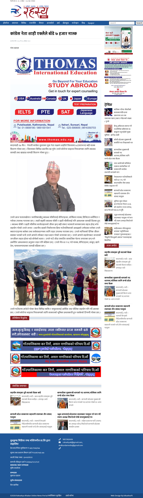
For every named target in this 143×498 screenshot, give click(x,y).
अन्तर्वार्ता (50, 23)
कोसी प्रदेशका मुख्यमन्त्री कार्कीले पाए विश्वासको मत (123, 141)
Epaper (91, 23)
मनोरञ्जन (75, 23)
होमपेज (6, 23)
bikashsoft (128, 495)
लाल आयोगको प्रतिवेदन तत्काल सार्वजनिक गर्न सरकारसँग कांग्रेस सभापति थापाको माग (117, 168)
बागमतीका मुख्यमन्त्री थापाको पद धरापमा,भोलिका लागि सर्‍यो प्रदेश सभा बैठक (116, 154)
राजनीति (32, 23)
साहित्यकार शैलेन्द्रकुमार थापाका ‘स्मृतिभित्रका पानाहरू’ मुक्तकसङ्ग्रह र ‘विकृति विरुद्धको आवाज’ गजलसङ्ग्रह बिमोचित (118, 234)
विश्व (83, 23)
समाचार (15, 23)
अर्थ (58, 23)
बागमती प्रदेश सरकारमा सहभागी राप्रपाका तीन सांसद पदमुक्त (122, 193)
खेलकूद (66, 23)
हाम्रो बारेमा (70, 495)
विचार (41, 23)
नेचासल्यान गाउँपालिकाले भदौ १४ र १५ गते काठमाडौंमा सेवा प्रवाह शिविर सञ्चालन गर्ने (118, 181)
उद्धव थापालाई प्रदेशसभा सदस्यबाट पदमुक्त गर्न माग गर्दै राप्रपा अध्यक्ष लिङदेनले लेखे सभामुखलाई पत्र (118, 219)
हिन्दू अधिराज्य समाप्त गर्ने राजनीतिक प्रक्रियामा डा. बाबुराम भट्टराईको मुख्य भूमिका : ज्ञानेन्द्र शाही (118, 130)
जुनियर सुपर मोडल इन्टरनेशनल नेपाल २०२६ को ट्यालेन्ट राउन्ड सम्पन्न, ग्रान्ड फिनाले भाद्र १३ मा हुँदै (117, 206)
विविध (23, 23)
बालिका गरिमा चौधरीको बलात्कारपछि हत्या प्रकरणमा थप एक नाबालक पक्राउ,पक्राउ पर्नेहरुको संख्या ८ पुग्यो (117, 115)
